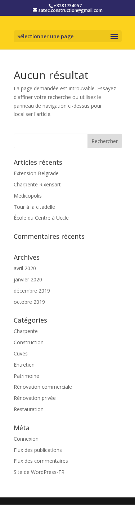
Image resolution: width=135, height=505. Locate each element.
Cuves (21, 353)
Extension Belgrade (36, 173)
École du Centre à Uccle (41, 217)
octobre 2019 (29, 301)
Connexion (26, 438)
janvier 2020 (28, 279)
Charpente (26, 331)
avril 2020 (25, 268)
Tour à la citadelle (34, 206)
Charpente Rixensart (37, 184)
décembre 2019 (32, 290)
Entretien (24, 364)
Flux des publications (38, 449)
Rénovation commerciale (43, 386)
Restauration (29, 409)
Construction (29, 342)
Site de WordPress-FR (39, 472)
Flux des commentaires (41, 460)
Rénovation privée (35, 397)
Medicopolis (28, 195)
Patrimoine (26, 375)
